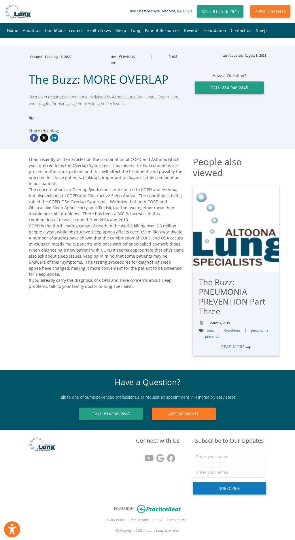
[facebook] (168, 456)
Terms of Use (176, 520)
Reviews (192, 30)
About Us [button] (31, 30)
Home (12, 30)
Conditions (232, 330)
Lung (135, 30)
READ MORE (233, 346)
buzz (210, 330)
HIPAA (157, 520)
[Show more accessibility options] (12, 529)
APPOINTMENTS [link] (183, 414)
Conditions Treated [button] (63, 30)
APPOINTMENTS (270, 11)
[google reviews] (157, 456)
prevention (213, 336)
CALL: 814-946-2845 (220, 11)
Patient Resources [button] (162, 30)
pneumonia (259, 330)
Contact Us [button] (241, 30)
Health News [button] (98, 30)
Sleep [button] (121, 30)
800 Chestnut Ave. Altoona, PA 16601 (161, 11)
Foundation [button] (215, 30)
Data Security (139, 520)
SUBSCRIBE (229, 488)
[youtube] (147, 456)
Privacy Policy (115, 520)
